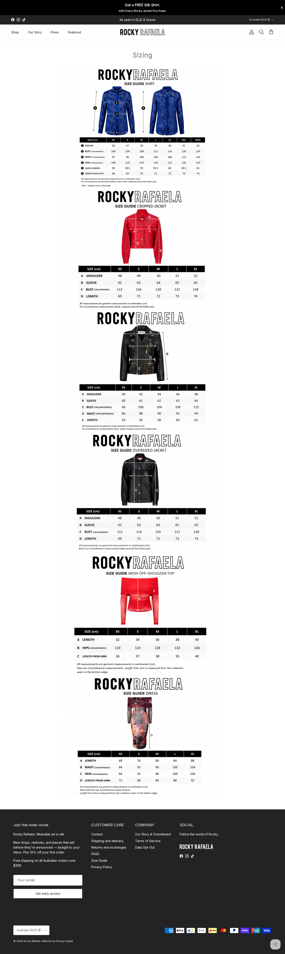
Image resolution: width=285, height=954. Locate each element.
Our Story (35, 32)
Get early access (48, 893)
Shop (15, 32)
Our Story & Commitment (153, 834)
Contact (97, 834)
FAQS (95, 854)
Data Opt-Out (145, 847)
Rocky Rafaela (32, 941)
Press (55, 32)
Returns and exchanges (108, 847)
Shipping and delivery (107, 841)
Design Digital (64, 941)
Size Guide (99, 860)
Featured (74, 32)
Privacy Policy (101, 867)
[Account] (250, 32)
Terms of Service (148, 841)
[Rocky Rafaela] (142, 32)
